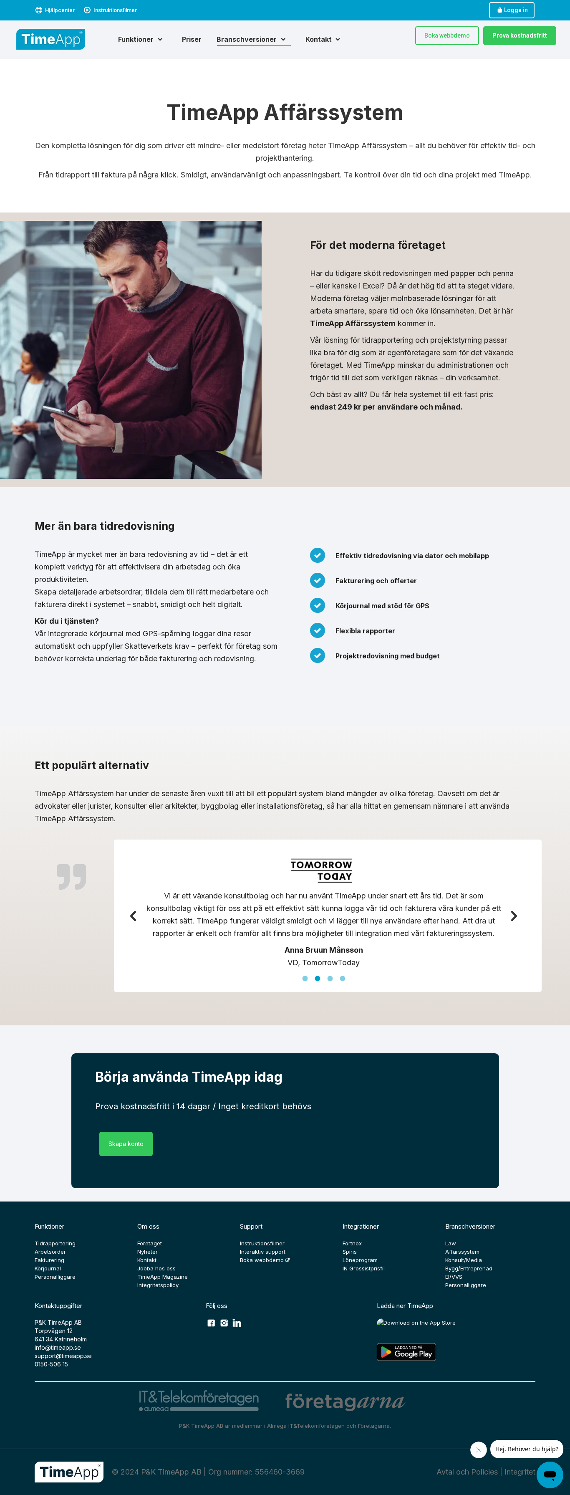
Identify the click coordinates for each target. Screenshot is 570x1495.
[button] (133, 916)
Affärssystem (462, 1251)
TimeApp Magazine (162, 1276)
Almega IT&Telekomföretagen (306, 1425)
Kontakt (146, 1260)
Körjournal (48, 1268)
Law (450, 1243)
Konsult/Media (463, 1260)
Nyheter (147, 1251)
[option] (324, 911)
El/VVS (453, 1276)
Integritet (519, 1471)
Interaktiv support (262, 1251)
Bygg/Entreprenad (468, 1268)
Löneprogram (360, 1260)
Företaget (149, 1243)
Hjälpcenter (60, 10)
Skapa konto (126, 1143)
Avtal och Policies (467, 1471)
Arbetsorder (50, 1251)
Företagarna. (374, 1425)
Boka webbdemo (447, 35)
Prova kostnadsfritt (519, 35)
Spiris (350, 1251)
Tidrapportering (55, 1243)
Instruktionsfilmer (115, 10)
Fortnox (352, 1243)
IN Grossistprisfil (364, 1268)
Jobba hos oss (156, 1268)
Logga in (516, 10)
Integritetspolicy (158, 1285)
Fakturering (49, 1260)
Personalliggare (55, 1276)
